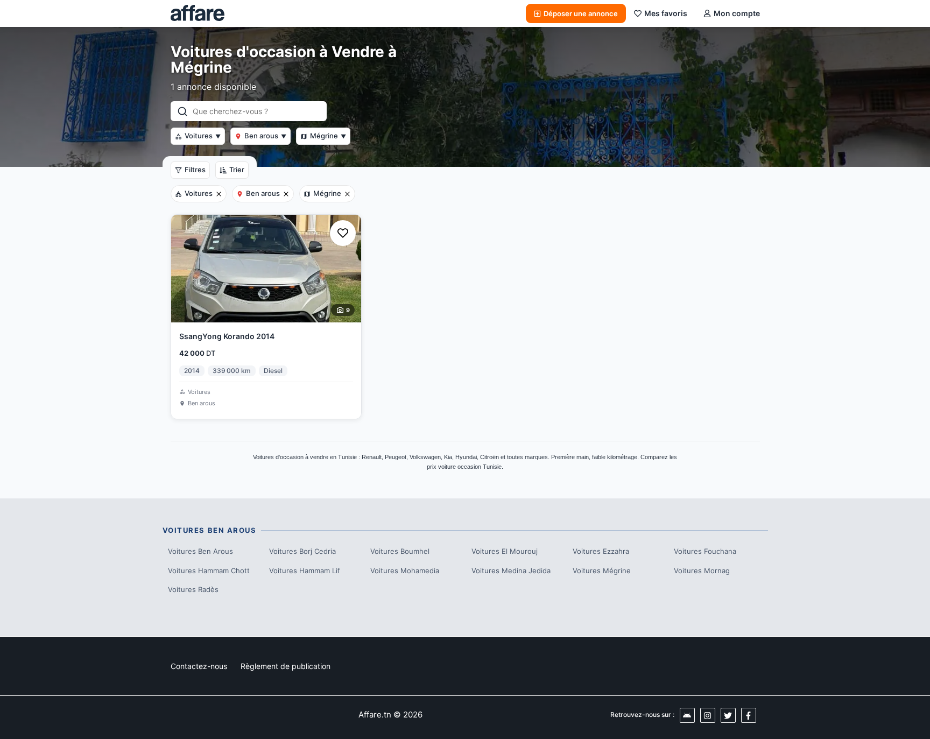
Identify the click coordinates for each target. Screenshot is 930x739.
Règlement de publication (285, 666)
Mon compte (737, 13)
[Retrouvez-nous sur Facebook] (748, 715)
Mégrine (328, 135)
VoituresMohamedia (404, 570)
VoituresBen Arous (200, 551)
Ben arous (265, 135)
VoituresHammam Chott (209, 570)
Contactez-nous (199, 666)
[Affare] (197, 13)
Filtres (195, 169)
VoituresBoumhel (399, 551)
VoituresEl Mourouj (504, 551)
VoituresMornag (702, 570)
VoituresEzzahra (601, 551)
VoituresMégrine (602, 570)
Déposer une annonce (581, 13)
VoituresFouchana (705, 551)
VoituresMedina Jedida (511, 570)
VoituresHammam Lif (304, 570)
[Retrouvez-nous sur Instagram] (707, 715)
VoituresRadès (193, 589)
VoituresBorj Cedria (302, 551)
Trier (236, 169)
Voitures (203, 135)
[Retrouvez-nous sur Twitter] (728, 715)
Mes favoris (665, 13)
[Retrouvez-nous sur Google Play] (687, 715)
